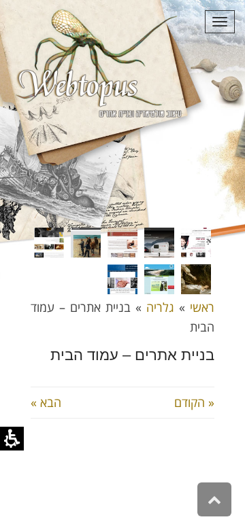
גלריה (160, 307)
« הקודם (194, 402)
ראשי (202, 307)
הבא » (46, 402)
